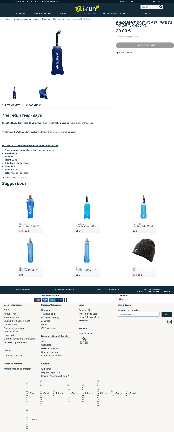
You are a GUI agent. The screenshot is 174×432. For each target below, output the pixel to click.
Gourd (36, 19)
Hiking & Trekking (50, 317)
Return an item (11, 317)
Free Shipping (51, 2)
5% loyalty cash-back (108, 290)
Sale (147, 13)
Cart (157, 2)
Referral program (50, 348)
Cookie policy (10, 324)
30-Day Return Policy (26, 2)
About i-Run (10, 314)
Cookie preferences (14, 328)
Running (21, 13)
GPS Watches (48, 328)
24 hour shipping (21, 290)
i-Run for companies (51, 355)
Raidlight (46, 19)
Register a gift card (51, 372)
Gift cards (46, 369)
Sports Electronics (116, 13)
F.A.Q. (7, 310)
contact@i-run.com (13, 355)
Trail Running (43, 13)
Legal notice (10, 335)
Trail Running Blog (88, 314)
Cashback (46, 345)
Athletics (45, 321)
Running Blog (85, 310)
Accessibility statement (15, 342)
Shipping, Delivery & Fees (17, 321)
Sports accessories (22, 19)
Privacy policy (11, 331)
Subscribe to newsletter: (129, 310)
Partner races (85, 333)
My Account (128, 2)
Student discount (49, 352)
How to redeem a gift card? (55, 376)
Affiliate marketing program (17, 369)
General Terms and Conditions (19, 338)
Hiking (64, 13)
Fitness (45, 324)
